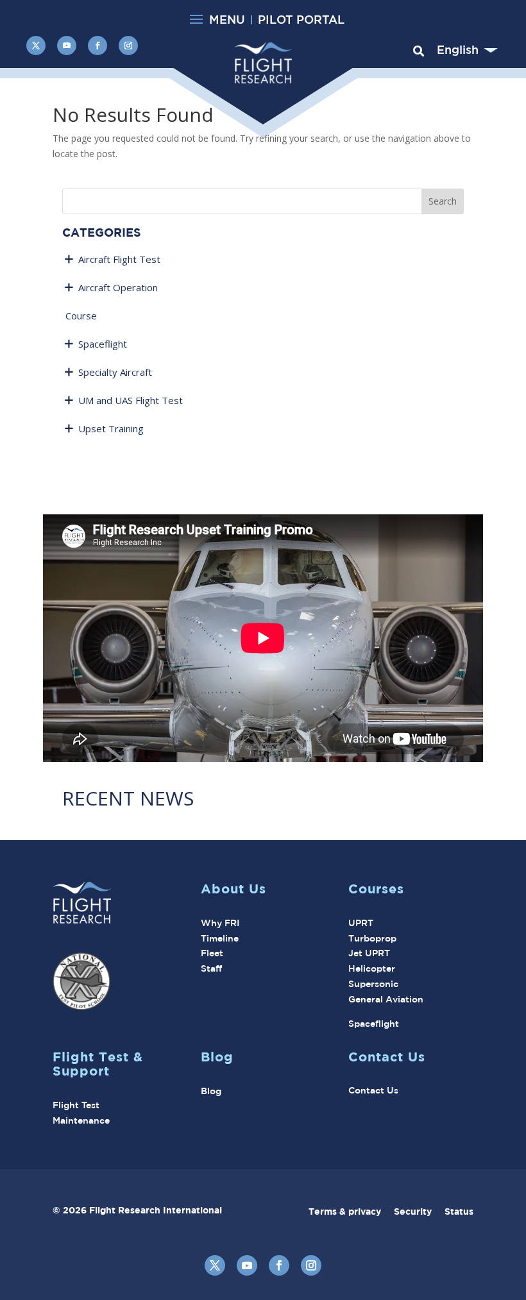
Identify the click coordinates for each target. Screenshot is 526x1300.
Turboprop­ (372, 938)
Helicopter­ (371, 968)
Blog (211, 1091)
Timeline (220, 938)
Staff (211, 968)
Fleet (212, 953)
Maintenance (81, 1120)
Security (419, 1211)
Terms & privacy (351, 1211)
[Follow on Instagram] (128, 45)
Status (459, 1211)
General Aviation (385, 999)
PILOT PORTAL (301, 19)
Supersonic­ (373, 984)
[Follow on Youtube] (66, 45)
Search (442, 201)
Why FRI (220, 923)
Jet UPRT (369, 953)
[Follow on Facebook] (97, 45)
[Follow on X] (36, 45)
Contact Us (373, 1090)
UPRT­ (360, 923)
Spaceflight (373, 1023)
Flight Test (76, 1105)
